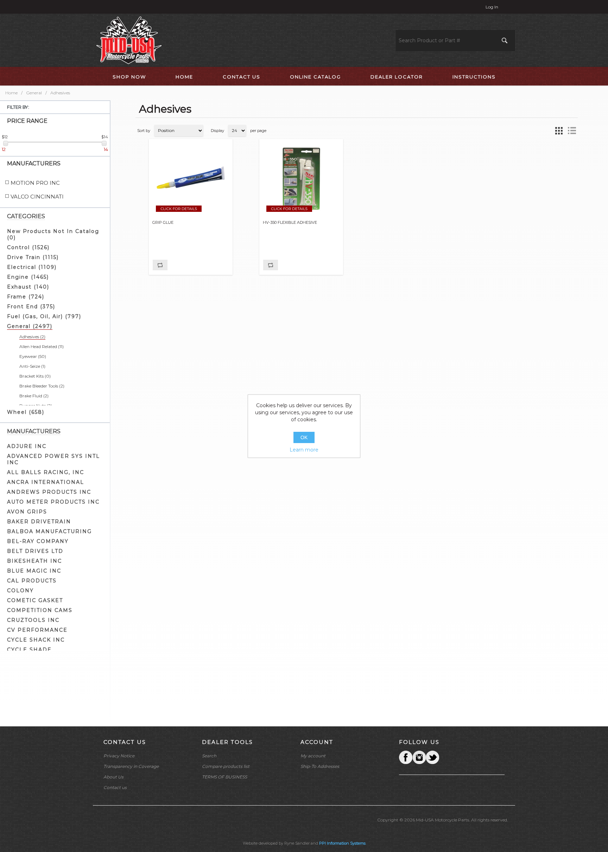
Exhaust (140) (28, 287)
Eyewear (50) (32, 356)
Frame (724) (25, 297)
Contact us (115, 787)
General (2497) (29, 326)
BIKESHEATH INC (34, 561)
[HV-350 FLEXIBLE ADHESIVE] (301, 179)
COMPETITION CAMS (39, 610)
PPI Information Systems (342, 843)
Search (209, 755)
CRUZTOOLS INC (33, 620)
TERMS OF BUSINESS (224, 777)
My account (312, 755)
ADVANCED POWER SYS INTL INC (53, 459)
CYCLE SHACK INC (36, 640)
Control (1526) (28, 247)
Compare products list (225, 766)
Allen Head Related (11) (41, 346)
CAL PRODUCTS (32, 581)
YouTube (432, 757)
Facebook (405, 757)
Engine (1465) (28, 277)
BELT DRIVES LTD (35, 551)
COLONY (20, 590)
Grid (559, 130)
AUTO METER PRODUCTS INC (53, 502)
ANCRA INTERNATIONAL (45, 482)
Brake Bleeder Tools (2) (41, 386)
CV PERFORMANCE (37, 630)
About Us (113, 777)
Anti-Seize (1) (32, 366)
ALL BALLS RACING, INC (45, 472)
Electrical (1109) (32, 267)
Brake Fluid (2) (34, 395)
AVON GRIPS (27, 512)
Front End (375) (31, 306)
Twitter (419, 757)
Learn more (304, 450)
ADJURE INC (26, 446)
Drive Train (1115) (33, 257)
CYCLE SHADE (29, 649)
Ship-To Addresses (319, 766)
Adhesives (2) (32, 336)
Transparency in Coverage (131, 766)
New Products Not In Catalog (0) (53, 234)
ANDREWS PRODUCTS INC (49, 492)
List (572, 130)
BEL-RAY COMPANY (38, 541)
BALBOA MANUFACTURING (49, 531)
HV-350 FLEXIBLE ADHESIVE (290, 222)
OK (304, 437)
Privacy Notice (118, 755)
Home (11, 92)
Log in (492, 7)
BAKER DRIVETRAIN (39, 521)
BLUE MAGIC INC (34, 571)
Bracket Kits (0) (35, 376)
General (34, 92)
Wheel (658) (25, 412)
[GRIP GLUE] (191, 179)
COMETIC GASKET (35, 600)
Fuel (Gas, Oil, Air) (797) (44, 316)
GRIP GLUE (162, 222)
